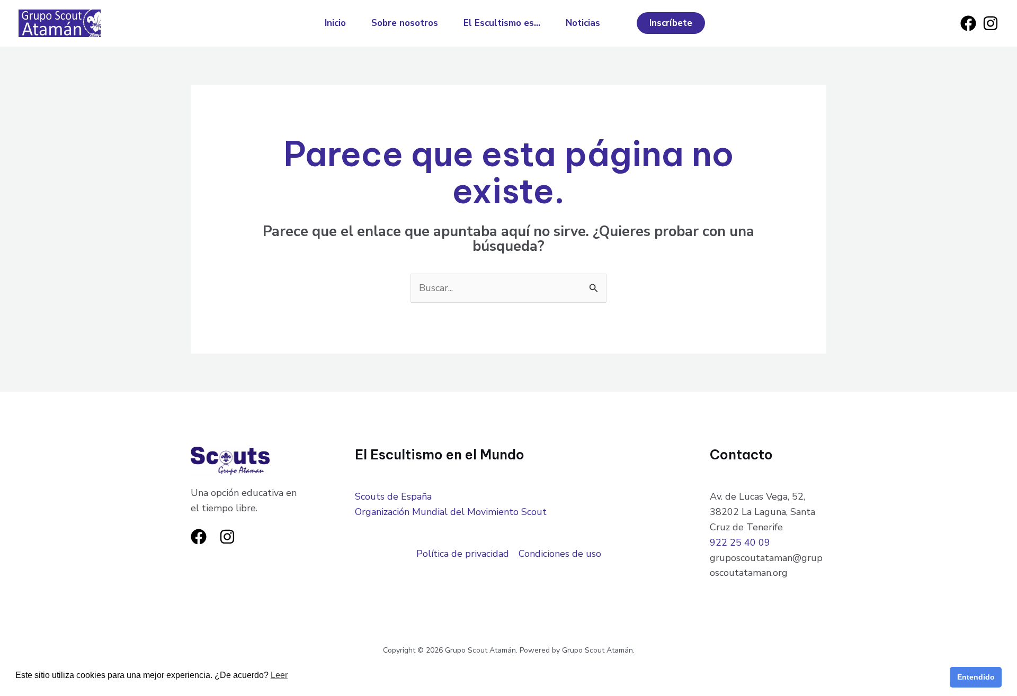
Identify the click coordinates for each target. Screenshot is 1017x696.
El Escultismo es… (501, 23)
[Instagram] (990, 23)
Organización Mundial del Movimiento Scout (451, 511)
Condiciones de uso (560, 553)
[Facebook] (968, 23)
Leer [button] (279, 675)
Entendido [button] (976, 677)
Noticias (583, 23)
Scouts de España (393, 496)
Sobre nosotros (404, 23)
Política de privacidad (462, 553)
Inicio (335, 23)
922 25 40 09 (740, 542)
